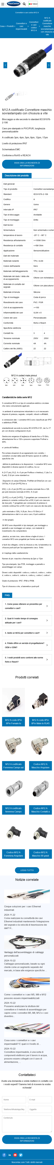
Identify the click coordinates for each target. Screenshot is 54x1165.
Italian (35, 4)
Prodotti (10, 26)
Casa (2, 26)
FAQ (7, 595)
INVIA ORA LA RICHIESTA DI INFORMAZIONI (27, 164)
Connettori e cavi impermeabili (21, 26)
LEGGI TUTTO (27, 870)
